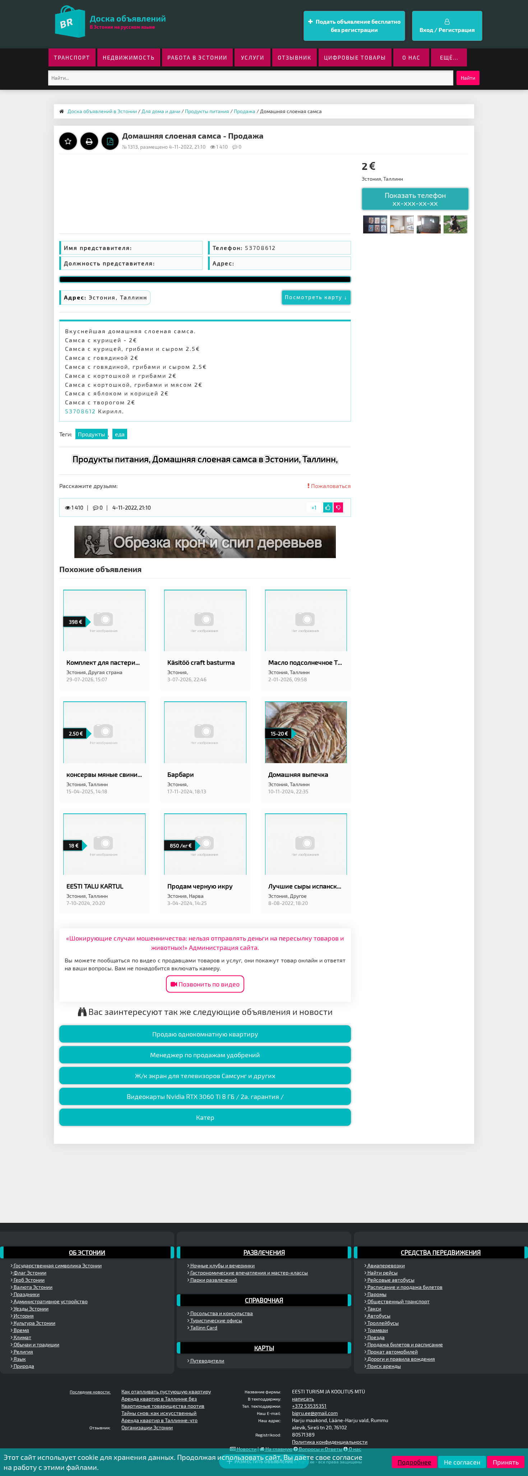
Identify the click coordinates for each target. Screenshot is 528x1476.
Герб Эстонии (29, 1280)
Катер (205, 1117)
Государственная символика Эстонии (57, 1265)
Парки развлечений (213, 1280)
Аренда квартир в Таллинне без (159, 1399)
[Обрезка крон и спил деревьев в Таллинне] (205, 541)
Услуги (252, 57)
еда (120, 434)
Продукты (91, 434)
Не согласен (462, 1462)
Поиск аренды (383, 1366)
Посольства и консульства (221, 1313)
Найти (468, 78)
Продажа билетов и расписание (404, 1344)
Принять (506, 1462)
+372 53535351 (309, 1406)
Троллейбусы (382, 1323)
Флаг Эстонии (29, 1273)
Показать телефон (415, 199)
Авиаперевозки (385, 1265)
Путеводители (206, 1360)
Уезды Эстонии (30, 1308)
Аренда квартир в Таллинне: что (159, 1420)
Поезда (375, 1337)
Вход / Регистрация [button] (447, 29)
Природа (23, 1366)
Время (21, 1330)
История (23, 1316)
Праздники (26, 1294)
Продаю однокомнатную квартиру (205, 1034)
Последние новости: (90, 1391)
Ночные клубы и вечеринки (222, 1265)
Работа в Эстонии (197, 57)
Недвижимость (129, 57)
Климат (22, 1337)
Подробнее (414, 1462)
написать (303, 1399)
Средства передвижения (441, 1252)
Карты (264, 1347)
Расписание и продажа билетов (404, 1287)
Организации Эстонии (147, 1427)
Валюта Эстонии (32, 1287)
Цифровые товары (355, 57)
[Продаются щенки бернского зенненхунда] (455, 224)
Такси (373, 1308)
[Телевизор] (428, 224)
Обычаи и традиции (36, 1344)
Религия (23, 1352)
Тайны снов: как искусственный (158, 1413)
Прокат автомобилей (392, 1352)
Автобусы (378, 1316)
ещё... (449, 57)
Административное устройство (50, 1301)
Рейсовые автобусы (390, 1280)
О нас (411, 57)
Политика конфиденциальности (329, 1442)
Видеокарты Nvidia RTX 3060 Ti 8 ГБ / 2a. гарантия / (205, 1096)
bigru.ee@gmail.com (315, 1413)
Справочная (264, 1300)
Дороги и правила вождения (400, 1359)
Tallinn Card (203, 1327)
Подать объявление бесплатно (357, 25)
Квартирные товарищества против (162, 1406)
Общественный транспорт (398, 1301)
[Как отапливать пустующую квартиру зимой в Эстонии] (402, 224)
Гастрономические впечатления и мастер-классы (248, 1273)
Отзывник (294, 57)
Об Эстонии (87, 1252)
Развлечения (264, 1252)
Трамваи (377, 1330)
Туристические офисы (215, 1320)
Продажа (244, 111)
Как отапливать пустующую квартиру (166, 1391)
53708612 (80, 411)
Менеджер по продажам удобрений (205, 1055)
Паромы (376, 1294)
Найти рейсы (382, 1273)
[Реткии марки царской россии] (375, 224)
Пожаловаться (330, 485)
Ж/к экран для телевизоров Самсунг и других (205, 1076)
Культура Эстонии (34, 1323)
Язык (19, 1359)
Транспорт (72, 57)
